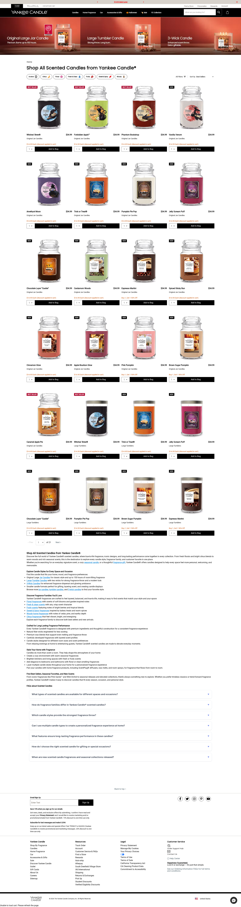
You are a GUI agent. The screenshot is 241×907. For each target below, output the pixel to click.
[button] (233, 900)
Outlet (32, 866)
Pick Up (78, 878)
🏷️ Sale (144, 13)
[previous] (97, 2)
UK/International (82, 869)
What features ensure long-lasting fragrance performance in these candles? (72, 736)
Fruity (88, 77)
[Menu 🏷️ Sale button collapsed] (147, 12)
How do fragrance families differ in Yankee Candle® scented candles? (69, 704)
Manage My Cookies (129, 848)
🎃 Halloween (131, 13)
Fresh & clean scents (36, 604)
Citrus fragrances (34, 616)
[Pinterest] (201, 798)
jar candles (43, 589)
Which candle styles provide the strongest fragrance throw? (64, 715)
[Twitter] (187, 798)
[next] (143, 2)
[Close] (237, 2)
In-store (31, 77)
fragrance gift (119, 562)
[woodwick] (33, 6)
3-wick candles (74, 589)
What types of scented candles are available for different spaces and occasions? (75, 694)
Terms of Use (126, 857)
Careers (33, 875)
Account (79, 848)
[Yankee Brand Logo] (29, 12)
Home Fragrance (89, 13)
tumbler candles (56, 589)
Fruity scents (32, 607)
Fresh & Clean (72, 77)
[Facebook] (180, 798)
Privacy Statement (47, 815)
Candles (75, 13)
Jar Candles (45, 577)
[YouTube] (208, 798)
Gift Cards (34, 869)
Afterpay (79, 863)
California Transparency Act (132, 863)
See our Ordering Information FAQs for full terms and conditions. (188, 870)
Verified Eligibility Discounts (87, 884)
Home (29, 62)
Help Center (175, 859)
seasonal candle (91, 562)
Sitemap (34, 878)
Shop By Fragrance (38, 845)
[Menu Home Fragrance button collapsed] (96, 12)
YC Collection (156, 13)
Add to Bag (53, 149)
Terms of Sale (126, 860)
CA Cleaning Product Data (131, 866)
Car (101, 13)
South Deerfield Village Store (88, 866)
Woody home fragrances (37, 613)
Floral (57, 77)
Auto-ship (79, 860)
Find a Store (80, 854)
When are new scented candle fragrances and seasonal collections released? (73, 757)
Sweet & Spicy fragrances (38, 610)
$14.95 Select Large (120, 2)
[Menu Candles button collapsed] (79, 12)
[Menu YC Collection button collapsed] (162, 12)
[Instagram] (194, 798)
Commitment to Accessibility (133, 869)
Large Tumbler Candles (37, 580)
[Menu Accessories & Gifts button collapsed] (123, 12)
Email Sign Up (35, 798)
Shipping (79, 872)
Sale (32, 860)
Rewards (79, 857)
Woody (119, 77)
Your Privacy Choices (129, 851)
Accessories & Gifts (114, 13)
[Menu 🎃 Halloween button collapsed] (137, 12)
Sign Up (85, 802)
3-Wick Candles (33, 583)
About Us (34, 872)
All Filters (179, 77)
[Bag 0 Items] (227, 12)
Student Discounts (83, 881)
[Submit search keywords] (219, 12)
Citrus (45, 77)
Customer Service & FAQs (86, 851)
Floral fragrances (34, 601)
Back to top (119, 789)
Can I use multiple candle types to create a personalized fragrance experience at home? (78, 725)
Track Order (80, 845)
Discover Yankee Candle (40, 863)
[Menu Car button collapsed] (103, 12)
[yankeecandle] (18, 6)
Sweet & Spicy (103, 77)
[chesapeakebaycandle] (49, 6)
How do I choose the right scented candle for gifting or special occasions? (71, 746)
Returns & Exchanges (84, 875)
